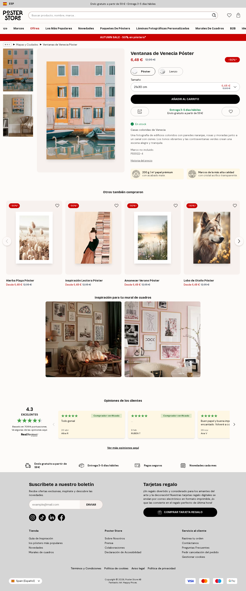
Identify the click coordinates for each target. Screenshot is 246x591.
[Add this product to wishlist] (231, 111)
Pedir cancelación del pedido (200, 552)
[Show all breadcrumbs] (7, 44)
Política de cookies (116, 568)
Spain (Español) (25, 581)
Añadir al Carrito (185, 99)
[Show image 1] (18, 70)
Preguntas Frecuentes (195, 547)
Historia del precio (141, 160)
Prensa (109, 543)
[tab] (229, 15)
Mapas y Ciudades (27, 44)
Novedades (36, 547)
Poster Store (131, 579)
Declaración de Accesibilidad (123, 552)
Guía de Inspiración (41, 538)
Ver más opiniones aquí (123, 447)
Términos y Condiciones (86, 568)
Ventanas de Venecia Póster (60, 44)
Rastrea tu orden (192, 538)
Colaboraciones (115, 547)
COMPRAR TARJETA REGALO (183, 512)
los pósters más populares (46, 543)
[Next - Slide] (239, 241)
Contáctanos (190, 543)
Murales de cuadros (41, 552)
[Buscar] (214, 15)
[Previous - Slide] (7, 241)
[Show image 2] (18, 115)
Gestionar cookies (193, 557)
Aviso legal (138, 568)
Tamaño (136, 79)
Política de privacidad (161, 568)
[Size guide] (140, 111)
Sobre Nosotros (115, 538)
